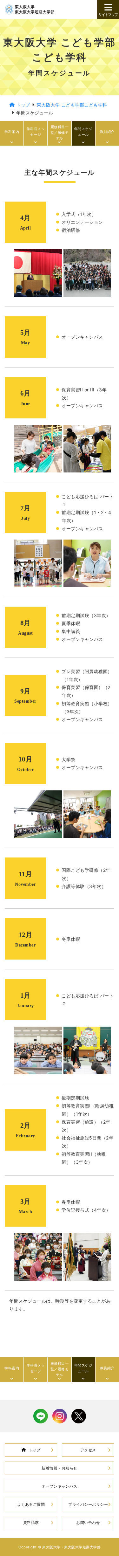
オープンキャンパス (59, 1486)
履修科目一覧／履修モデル (59, 133)
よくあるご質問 (31, 1504)
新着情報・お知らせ (59, 1468)
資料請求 (31, 1522)
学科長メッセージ (36, 132)
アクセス (88, 1450)
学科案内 (11, 131)
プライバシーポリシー (88, 1504)
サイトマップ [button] (107, 14)
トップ (35, 1450)
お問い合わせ (88, 1522)
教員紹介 (107, 131)
